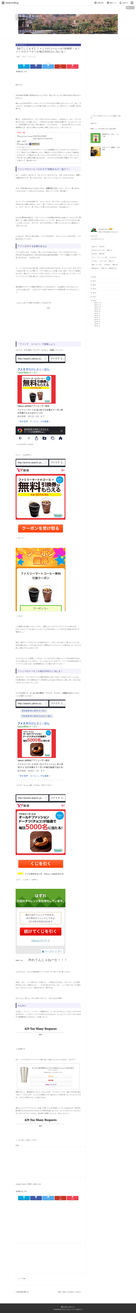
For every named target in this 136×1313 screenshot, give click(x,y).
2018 (94, 293)
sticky (23, 147)
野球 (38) (101, 254)
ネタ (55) (94, 261)
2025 (94, 277)
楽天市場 (50, 1080)
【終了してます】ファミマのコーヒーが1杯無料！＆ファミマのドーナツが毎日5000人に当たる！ (48, 50)
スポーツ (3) (102, 261)
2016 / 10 (97, 307)
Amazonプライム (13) (98, 250)
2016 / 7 (97, 313)
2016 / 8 (97, 311)
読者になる (130, 7)
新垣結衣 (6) (95, 268)
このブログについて (97, 239)
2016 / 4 (97, 319)
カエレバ (55, 1069)
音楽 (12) (94, 246)
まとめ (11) (113, 257)
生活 (18, 56)
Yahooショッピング (50, 1084)
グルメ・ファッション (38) (99, 257)
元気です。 (94, 123)
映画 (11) (111, 261)
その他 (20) (107, 264)
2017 (94, 297)
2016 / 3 (97, 322)
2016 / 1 (97, 326)
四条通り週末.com (29, 16)
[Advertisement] (48, 78)
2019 (94, 289)
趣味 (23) (115, 264)
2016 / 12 (97, 303)
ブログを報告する (76, 1309)
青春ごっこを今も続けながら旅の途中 (103, 129)
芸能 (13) (109, 250)
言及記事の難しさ (22, 1292)
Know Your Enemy (40, 136)
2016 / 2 (97, 324)
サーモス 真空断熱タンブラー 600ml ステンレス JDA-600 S (53, 1068)
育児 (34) (94, 254)
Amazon (50, 1076)
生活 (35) (101, 246)
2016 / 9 (97, 309)
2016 (94, 301)
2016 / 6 (97, 315)
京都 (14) (103, 268)
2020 (94, 285)
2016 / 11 (97, 305)
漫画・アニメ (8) (96, 264)
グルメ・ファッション (29, 56)
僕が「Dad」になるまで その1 (69, 1292)
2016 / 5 (97, 317)
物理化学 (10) (112, 268)
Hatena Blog (66, 1309)
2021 (94, 281)
